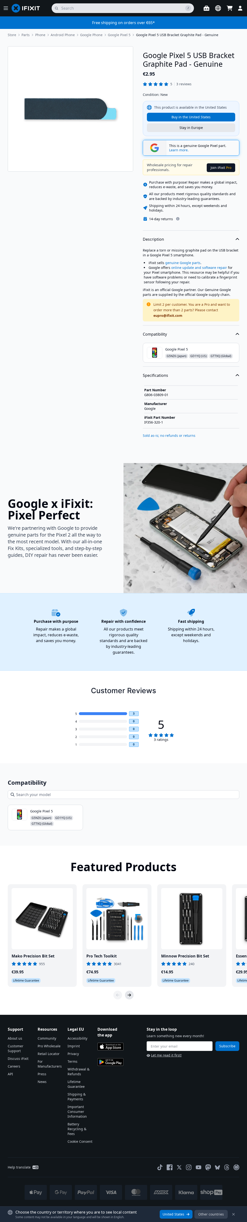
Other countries (211, 1214)
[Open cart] (229, 8)
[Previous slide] (117, 995)
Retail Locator (49, 1053)
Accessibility (77, 1038)
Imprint (74, 1046)
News (42, 1081)
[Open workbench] (206, 8)
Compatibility (155, 334)
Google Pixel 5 (119, 35)
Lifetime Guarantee (76, 1084)
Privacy (73, 1053)
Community (47, 1038)
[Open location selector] (218, 8)
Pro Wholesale (49, 1046)
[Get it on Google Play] (110, 1062)
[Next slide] (129, 995)
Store (12, 35)
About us (15, 1038)
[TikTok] (160, 1167)
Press (42, 1074)
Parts (25, 35)
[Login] (240, 8)
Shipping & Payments (77, 1096)
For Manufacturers (50, 1064)
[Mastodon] (208, 1167)
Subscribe (227, 1046)
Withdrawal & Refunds (78, 1071)
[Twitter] (179, 1167)
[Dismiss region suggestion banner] (233, 1214)
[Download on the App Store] (110, 1046)
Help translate (19, 1167)
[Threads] (227, 1167)
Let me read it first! (166, 1055)
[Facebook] (169, 1167)
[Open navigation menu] (6, 8)
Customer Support (15, 1048)
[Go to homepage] (28, 8)
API (10, 1074)
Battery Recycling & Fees (77, 1129)
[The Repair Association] (236, 1167)
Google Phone (91, 35)
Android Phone (63, 35)
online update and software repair (199, 267)
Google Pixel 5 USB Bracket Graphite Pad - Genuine (177, 35)
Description (153, 239)
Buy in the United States (191, 117)
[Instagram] (189, 1167)
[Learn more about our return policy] (178, 219)
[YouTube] (198, 1167)
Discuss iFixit (18, 1058)
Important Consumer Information (77, 1111)
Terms (72, 1061)
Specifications (155, 375)
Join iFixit (221, 167)
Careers (14, 1066)
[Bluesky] (217, 1167)
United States (173, 1214)
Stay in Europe (191, 127)
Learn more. (179, 150)
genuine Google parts (182, 262)
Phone (40, 35)
